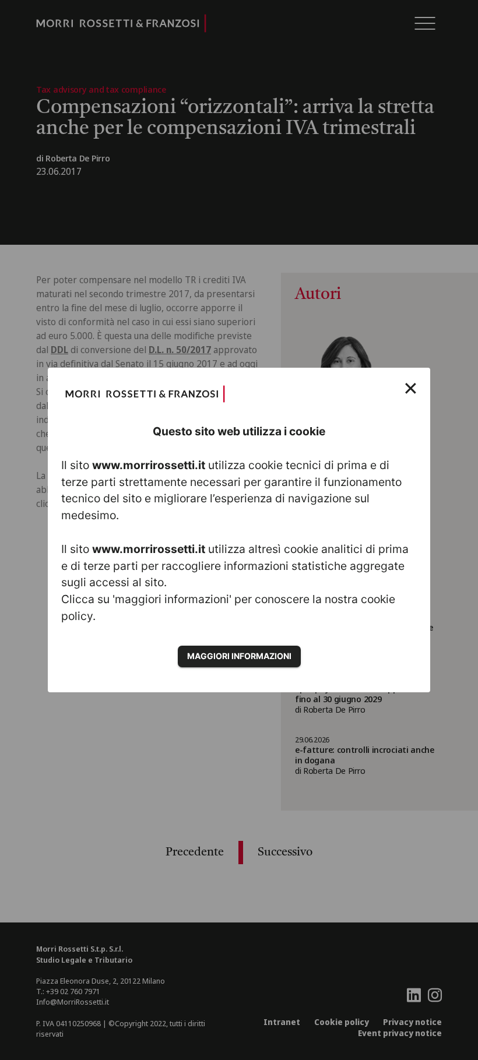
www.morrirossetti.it (148, 465)
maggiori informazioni (239, 656)
